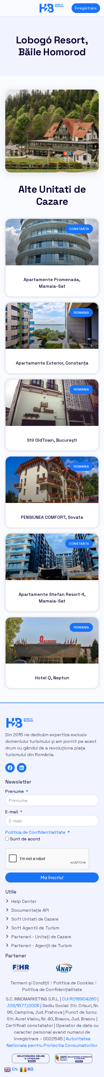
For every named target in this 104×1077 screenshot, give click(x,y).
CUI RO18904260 (79, 999)
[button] (4, 8)
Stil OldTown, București (52, 440)
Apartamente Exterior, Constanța (52, 363)
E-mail (12, 812)
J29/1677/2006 (23, 1005)
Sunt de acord (25, 839)
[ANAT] (73, 968)
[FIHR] (30, 968)
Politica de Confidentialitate (35, 832)
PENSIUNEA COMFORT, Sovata (52, 517)
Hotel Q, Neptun (52, 678)
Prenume (15, 791)
